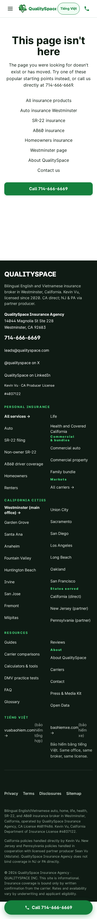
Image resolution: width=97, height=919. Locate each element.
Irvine (9, 581)
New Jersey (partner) (69, 608)
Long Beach (60, 557)
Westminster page (48, 150)
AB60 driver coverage (23, 464)
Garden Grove (16, 522)
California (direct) (65, 596)
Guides (10, 642)
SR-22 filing (14, 440)
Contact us (48, 170)
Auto (8, 428)
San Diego (59, 533)
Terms (28, 793)
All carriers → (62, 487)
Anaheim (12, 546)
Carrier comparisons (22, 654)
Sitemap (73, 793)
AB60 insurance (48, 130)
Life (53, 416)
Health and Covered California (68, 429)
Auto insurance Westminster (48, 110)
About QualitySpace (48, 160)
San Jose (12, 593)
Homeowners (15, 475)
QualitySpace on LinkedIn (27, 375)
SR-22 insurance (48, 120)
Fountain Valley (17, 558)
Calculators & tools (21, 666)
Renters (11, 487)
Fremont (11, 605)
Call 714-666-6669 (48, 188)
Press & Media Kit (65, 693)
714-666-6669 (59, 85)
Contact (57, 681)
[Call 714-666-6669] (87, 9)
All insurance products (48, 100)
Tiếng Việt (68, 8)
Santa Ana (13, 534)
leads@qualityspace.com (26, 350)
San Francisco (62, 581)
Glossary (12, 701)
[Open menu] (10, 9)
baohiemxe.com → (68, 729)
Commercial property (69, 459)
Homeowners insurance (48, 140)
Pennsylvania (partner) (70, 620)
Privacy (11, 793)
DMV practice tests (21, 678)
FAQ (8, 689)
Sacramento (61, 521)
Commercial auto (65, 448)
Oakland (57, 569)
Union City (59, 509)
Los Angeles (61, 545)
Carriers (57, 669)
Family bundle (62, 471)
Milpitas (11, 617)
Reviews (57, 642)
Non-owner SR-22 (20, 452)
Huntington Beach (20, 570)
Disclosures (50, 793)
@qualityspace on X (22, 362)
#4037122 (12, 394)
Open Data (60, 705)
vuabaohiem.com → (23, 732)
